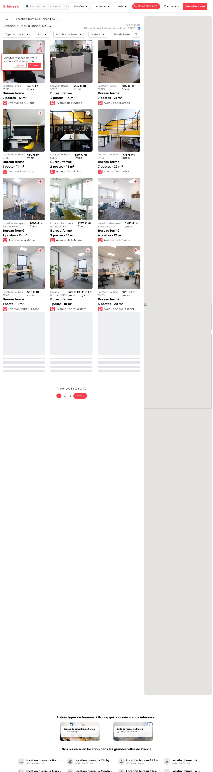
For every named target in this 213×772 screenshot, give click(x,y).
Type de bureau (14, 34)
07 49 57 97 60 (147, 6)
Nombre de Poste (67, 34)
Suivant (34, 65)
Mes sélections (195, 6)
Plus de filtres (122, 34)
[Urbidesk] (6, 19)
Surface (95, 34)
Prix (40, 34)
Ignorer (20, 65)
